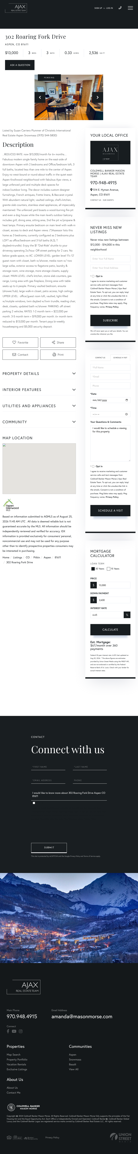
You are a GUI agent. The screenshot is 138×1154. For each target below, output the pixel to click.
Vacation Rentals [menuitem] (16, 1064)
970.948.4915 (22, 1016)
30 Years (99, 568)
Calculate (110, 629)
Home (6, 557)
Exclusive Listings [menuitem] (17, 1069)
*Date (93, 393)
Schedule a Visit (120, 358)
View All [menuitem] (73, 1069)
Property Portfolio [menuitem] (17, 1059)
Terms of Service (110, 525)
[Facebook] (8, 1031)
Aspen (47, 557)
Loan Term (97, 563)
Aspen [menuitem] (72, 1054)
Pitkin (36, 557)
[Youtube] (14, 1031)
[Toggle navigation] (130, 8)
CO (28, 557)
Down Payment (99, 593)
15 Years (115, 568)
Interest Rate (98, 608)
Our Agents (108, 200)
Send (49, 848)
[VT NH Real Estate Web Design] (120, 1137)
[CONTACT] (19, 65)
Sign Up (98, 8)
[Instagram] (20, 1031)
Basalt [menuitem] (72, 1064)
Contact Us (95, 200)
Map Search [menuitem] (13, 1054)
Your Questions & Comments (105, 421)
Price (93, 578)
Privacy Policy (112, 307)
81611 (58, 557)
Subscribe (110, 320)
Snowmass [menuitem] (75, 1059)
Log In (109, 8)
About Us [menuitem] (12, 1087)
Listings (17, 557)
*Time (93, 407)
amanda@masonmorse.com (81, 1016)
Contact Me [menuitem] (13, 1092)
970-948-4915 (103, 182)
